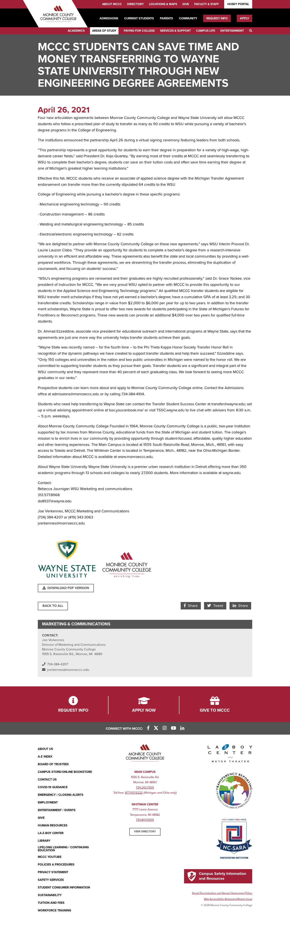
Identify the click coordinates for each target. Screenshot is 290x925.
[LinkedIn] (182, 728)
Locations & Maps (163, 4)
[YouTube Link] (173, 728)
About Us (45, 749)
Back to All (52, 606)
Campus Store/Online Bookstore (65, 772)
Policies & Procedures (56, 864)
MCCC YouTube (49, 857)
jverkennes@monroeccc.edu (68, 670)
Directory (135, 4)
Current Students (139, 18)
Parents (166, 18)
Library (44, 841)
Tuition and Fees (51, 903)
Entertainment (232, 31)
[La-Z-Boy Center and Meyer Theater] (230, 754)
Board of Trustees (53, 764)
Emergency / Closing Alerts (60, 795)
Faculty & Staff (206, 4)
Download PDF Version (67, 588)
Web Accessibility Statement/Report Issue (228, 899)
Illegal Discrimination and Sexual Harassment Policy (222, 893)
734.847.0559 (145, 820)
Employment (48, 802)
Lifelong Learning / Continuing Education (63, 849)
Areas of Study (104, 31)
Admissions (109, 18)
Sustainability (50, 895)
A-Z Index (45, 756)
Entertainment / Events (57, 810)
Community (188, 18)
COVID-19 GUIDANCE (53, 787)
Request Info (217, 18)
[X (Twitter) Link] (156, 728)
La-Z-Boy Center (50, 833)
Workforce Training (54, 910)
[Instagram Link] (165, 728)
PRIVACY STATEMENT (53, 872)
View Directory (145, 831)
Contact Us (47, 779)
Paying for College (139, 31)
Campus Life (205, 31)
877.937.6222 (134, 793)
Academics (76, 31)
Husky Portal (238, 4)
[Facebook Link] (148, 728)
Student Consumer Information (64, 887)
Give (185, 4)
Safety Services (51, 880)
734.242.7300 (145, 787)
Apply (244, 18)
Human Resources (53, 825)
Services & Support (175, 31)
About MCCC (112, 4)
